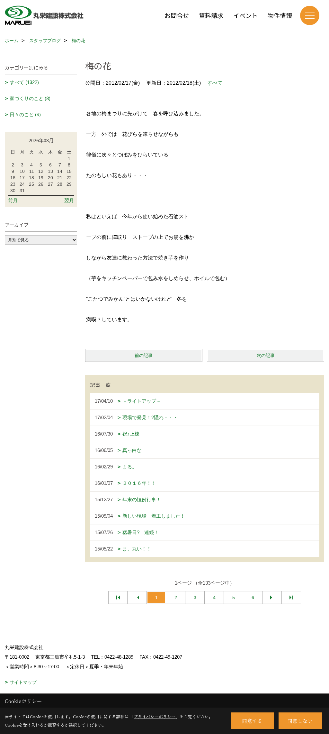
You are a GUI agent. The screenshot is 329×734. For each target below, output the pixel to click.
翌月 (69, 200)
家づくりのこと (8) (30, 98)
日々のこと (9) (25, 114)
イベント (245, 15)
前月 (13, 200)
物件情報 (280, 15)
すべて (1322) (24, 82)
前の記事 (144, 355)
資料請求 (211, 15)
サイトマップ (23, 682)
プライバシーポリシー (154, 716)
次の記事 (266, 355)
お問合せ (176, 15)
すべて (215, 83)
